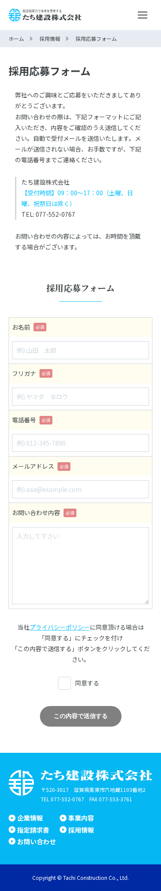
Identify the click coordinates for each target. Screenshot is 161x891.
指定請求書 (33, 829)
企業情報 (30, 817)
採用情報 (81, 829)
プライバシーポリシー (60, 627)
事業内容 (81, 817)
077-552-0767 (67, 799)
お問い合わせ (36, 841)
